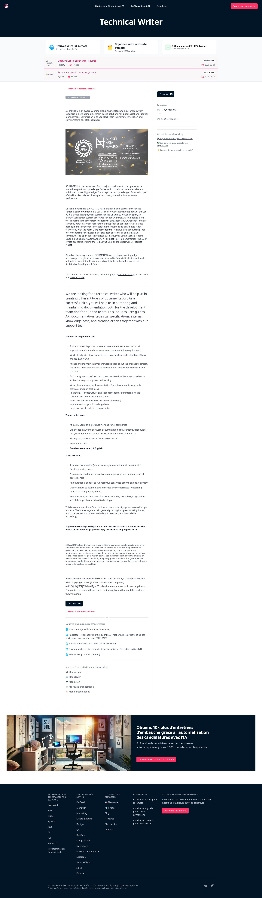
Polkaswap (101, 241)
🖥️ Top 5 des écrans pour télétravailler (175, 138)
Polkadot (109, 238)
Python (51, 821)
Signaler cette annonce (76, 97)
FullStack (81, 802)
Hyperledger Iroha (96, 189)
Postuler (72, 603)
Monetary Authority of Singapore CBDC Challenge (112, 220)
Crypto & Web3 (84, 818)
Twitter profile (77, 277)
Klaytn (116, 235)
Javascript (53, 805)
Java (50, 826)
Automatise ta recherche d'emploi (156, 759)
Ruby (50, 815)
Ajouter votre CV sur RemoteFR (109, 6)
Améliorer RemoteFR (140, 6)
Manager (81, 807)
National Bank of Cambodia (80, 211)
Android (52, 843)
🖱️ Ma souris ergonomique (80, 686)
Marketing (81, 813)
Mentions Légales (107, 885)
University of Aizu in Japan (124, 214)
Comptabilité (83, 840)
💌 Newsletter (112, 802)
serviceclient (209, 61)
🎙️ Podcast (110, 807)
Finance (80, 873)
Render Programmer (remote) (84, 654)
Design (80, 824)
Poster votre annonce (244, 6)
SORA (144, 238)
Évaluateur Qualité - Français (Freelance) (89, 629)
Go (49, 832)
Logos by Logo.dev (128, 885)
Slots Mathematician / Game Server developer (92, 643)
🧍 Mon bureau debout (78, 691)
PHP (50, 810)
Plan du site (111, 824)
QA (78, 829)
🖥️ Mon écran (73, 681)
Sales (79, 867)
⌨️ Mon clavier (73, 676)
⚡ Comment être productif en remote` (175, 150)
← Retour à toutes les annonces (80, 88)
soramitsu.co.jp (126, 274)
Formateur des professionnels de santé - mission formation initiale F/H (105, 649)
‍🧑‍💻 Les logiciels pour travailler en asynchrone (172, 144)
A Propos (109, 818)
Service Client (83, 862)
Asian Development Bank (99, 229)
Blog (107, 813)
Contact (109, 829)
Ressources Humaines (87, 851)
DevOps (80, 835)
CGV (93, 885)
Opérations (82, 845)
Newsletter (162, 6)
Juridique (81, 856)
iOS (50, 837)
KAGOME (90, 238)
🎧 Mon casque (73, 672)
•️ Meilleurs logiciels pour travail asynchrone (143, 811)
